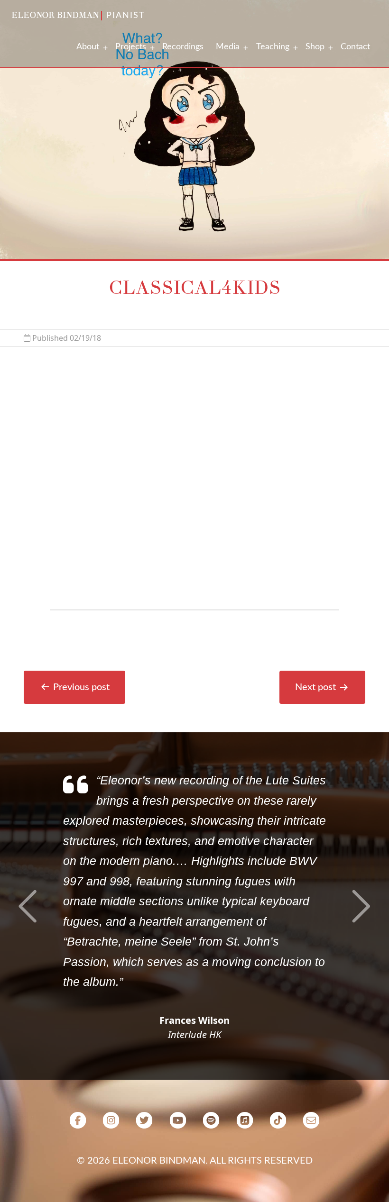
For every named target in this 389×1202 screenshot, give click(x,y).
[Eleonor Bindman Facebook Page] (77, 1124)
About (87, 47)
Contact (355, 47)
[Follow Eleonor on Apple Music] (244, 1124)
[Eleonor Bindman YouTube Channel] (177, 1124)
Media (228, 47)
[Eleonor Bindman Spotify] (211, 1124)
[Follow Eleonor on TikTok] (278, 1124)
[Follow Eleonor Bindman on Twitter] (144, 1124)
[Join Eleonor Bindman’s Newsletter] (311, 1124)
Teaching (272, 47)
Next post (315, 687)
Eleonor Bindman (55, 15)
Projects (130, 47)
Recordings (183, 47)
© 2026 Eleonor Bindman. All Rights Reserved (195, 1161)
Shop (315, 47)
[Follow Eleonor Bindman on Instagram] (111, 1124)
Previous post (81, 687)
